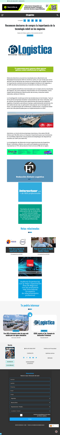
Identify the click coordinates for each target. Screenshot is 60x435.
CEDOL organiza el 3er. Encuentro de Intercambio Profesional (44, 334)
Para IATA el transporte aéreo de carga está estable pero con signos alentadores (16, 334)
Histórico (15, 330)
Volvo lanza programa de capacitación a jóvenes (16, 249)
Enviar (30, 419)
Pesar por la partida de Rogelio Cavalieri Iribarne (43, 249)
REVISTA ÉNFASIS (19, 425)
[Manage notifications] (56, 431)
